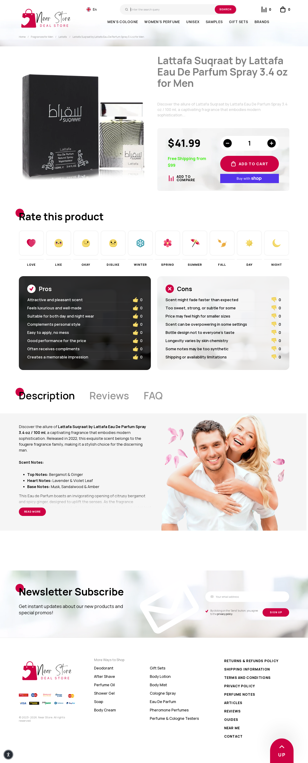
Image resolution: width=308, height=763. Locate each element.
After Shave (104, 676)
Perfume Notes (239, 694)
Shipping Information (247, 669)
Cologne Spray (163, 693)
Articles (233, 703)
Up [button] (282, 755)
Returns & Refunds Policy (251, 661)
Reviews (232, 711)
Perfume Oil (104, 684)
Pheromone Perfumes (169, 709)
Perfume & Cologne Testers (174, 718)
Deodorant (103, 668)
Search (225, 9)
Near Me (232, 728)
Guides (231, 719)
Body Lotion (160, 676)
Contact (233, 736)
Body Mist (158, 684)
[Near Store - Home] (46, 18)
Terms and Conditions (247, 677)
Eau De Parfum (163, 701)
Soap (98, 701)
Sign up (276, 612)
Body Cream (105, 709)
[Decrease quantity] (227, 143)
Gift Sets (157, 668)
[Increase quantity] (271, 143)
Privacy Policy (239, 686)
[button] (92, 9)
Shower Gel (104, 693)
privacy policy (224, 614)
